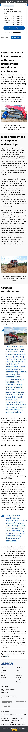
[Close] (25, 4)
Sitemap (17, 720)
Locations (18, 673)
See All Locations (16, 32)
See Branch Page (14, 28)
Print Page (16, 37)
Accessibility (3, 720)
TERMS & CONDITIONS (12, 718)
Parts (2, 673)
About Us (18, 677)
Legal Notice (20, 718)
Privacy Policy (4, 718)
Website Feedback (11, 720)
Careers (18, 670)
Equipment (4, 670)
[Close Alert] (26, 2)
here (6, 656)
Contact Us (19, 675)
